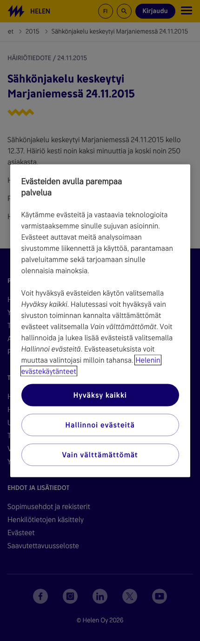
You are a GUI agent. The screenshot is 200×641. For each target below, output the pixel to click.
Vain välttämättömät (100, 454)
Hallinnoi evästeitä (99, 424)
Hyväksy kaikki (100, 394)
